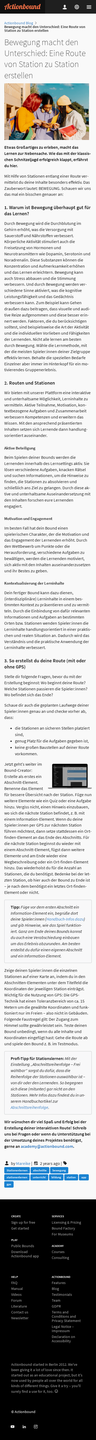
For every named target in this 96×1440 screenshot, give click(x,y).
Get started (20, 1228)
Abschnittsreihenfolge (29, 1107)
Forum (16, 1300)
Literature (19, 1306)
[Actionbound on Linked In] (24, 1427)
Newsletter (20, 1318)
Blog (55, 1288)
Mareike (23, 1163)
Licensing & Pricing (66, 1222)
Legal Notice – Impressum (63, 1328)
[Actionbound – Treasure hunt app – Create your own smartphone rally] (22, 7)
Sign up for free (23, 1222)
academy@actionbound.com (47, 1146)
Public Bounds (22, 1246)
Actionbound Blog (18, 23)
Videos (16, 1294)
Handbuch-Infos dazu (65, 919)
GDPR (56, 1306)
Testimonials (62, 1294)
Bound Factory (63, 1228)
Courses (58, 1252)
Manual (17, 1288)
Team (56, 1300)
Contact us (19, 1312)
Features (59, 1283)
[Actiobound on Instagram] (36, 1427)
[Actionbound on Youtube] (12, 1427)
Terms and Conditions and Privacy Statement (66, 1316)
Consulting (60, 1257)
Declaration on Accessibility (63, 1338)
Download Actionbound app (25, 1253)
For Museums (62, 1234)
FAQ (14, 1283)
